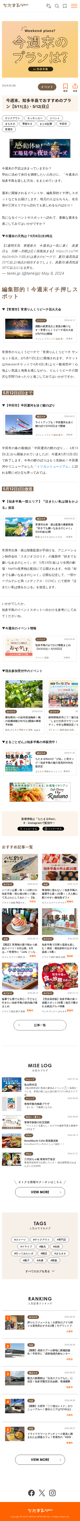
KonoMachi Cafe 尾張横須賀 (41, 1140)
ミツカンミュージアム (53, 466)
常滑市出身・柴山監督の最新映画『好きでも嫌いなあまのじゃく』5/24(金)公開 (54, 528)
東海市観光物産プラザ (37, 1103)
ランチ (45, 1011)
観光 (58, 957)
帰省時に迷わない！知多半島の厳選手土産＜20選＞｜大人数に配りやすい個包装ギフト (60, 893)
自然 (13, 902)
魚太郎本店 (30, 1084)
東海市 (70, 901)
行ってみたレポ (24, 1253)
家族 (23, 1011)
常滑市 (33, 956)
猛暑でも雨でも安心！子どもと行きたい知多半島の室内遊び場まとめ (19, 1002)
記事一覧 (40, 1025)
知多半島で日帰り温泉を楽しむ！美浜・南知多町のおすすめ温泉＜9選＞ (59, 948)
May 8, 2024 (53, 273)
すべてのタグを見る (37, 1271)
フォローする (54, 828)
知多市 (69, 1387)
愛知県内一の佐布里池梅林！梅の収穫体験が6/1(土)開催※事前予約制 (23, 721)
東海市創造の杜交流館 (37, 1122)
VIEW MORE (40, 1192)
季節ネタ (20, 902)
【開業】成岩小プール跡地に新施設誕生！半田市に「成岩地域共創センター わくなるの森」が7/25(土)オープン (50, 1353)
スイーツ (53, 902)
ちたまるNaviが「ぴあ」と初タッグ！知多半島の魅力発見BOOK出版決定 (54, 762)
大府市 (69, 1331)
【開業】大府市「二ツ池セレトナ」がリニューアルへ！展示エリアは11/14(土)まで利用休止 (50, 1409)
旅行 (53, 957)
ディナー (53, 1011)
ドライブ (6, 902)
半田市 (33, 901)
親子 (18, 1011)
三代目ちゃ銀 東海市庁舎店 (39, 1159)
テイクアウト (64, 902)
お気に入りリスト (64, 6)
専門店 (62, 1239)
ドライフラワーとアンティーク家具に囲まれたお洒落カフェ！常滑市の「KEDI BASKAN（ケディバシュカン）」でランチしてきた (51, 1438)
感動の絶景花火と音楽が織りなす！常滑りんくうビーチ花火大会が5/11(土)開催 (54, 330)
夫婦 (25, 957)
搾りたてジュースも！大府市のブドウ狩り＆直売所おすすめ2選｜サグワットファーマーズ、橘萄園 (50, 1325)
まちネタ (62, 1011)
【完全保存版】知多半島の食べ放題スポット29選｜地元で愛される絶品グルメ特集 (60, 1002)
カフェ (45, 902)
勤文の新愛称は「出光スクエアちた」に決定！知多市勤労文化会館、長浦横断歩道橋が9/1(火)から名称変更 (50, 1381)
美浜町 (70, 956)
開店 (20, 957)
